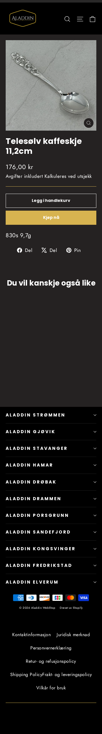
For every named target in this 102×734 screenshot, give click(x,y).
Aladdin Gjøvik (31, 432)
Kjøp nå (51, 217)
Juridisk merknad (73, 634)
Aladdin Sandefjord (38, 532)
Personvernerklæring (51, 648)
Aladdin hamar (29, 465)
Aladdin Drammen (33, 499)
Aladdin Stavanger (37, 448)
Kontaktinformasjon (31, 634)
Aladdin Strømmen (35, 415)
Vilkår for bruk (51, 688)
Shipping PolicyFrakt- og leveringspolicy (51, 674)
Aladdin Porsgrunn (37, 515)
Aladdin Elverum (32, 582)
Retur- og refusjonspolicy (51, 661)
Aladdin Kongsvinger (41, 549)
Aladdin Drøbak (31, 482)
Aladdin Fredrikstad (39, 565)
